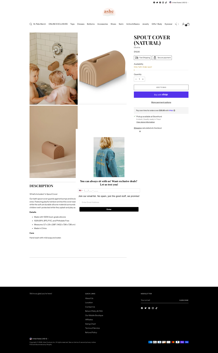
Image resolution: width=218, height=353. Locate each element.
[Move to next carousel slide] (186, 279)
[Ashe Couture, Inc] (109, 12)
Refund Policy (91, 332)
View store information (145, 122)
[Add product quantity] (136, 79)
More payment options (161, 102)
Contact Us (90, 307)
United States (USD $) (179, 2)
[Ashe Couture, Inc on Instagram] (163, 2)
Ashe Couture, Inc (49, 342)
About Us (89, 298)
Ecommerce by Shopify (44, 344)
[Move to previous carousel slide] (181, 279)
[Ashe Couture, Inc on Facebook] (154, 2)
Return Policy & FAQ (94, 311)
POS (31, 344)
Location (89, 302)
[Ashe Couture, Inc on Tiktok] (166, 2)
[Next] (178, 24)
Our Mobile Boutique (94, 315)
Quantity (137, 74)
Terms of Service (92, 328)
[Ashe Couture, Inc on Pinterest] (160, 2)
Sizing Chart (90, 324)
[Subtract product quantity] (143, 79)
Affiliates (89, 319)
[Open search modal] (30, 24)
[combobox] (80, 190)
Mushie (137, 47)
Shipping (138, 128)
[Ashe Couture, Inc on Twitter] (157, 2)
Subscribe (183, 300)
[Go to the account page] (182, 24)
